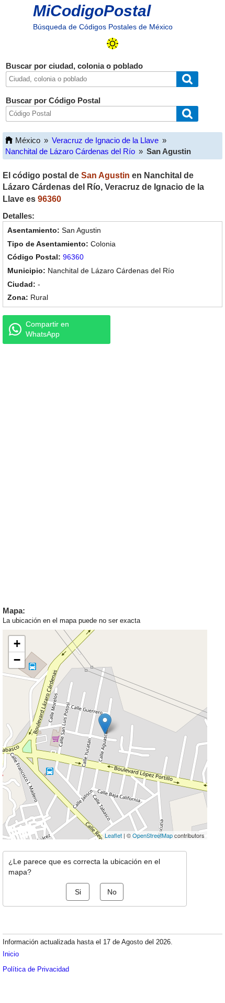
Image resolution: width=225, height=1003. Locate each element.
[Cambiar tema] (112, 43)
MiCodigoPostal (92, 10)
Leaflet (113, 835)
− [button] (17, 659)
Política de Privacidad (36, 969)
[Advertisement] (112, 472)
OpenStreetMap (152, 835)
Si (78, 892)
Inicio (11, 954)
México (27, 140)
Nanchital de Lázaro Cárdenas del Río (70, 151)
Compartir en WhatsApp (47, 329)
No (112, 892)
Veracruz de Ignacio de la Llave (105, 140)
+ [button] (17, 643)
